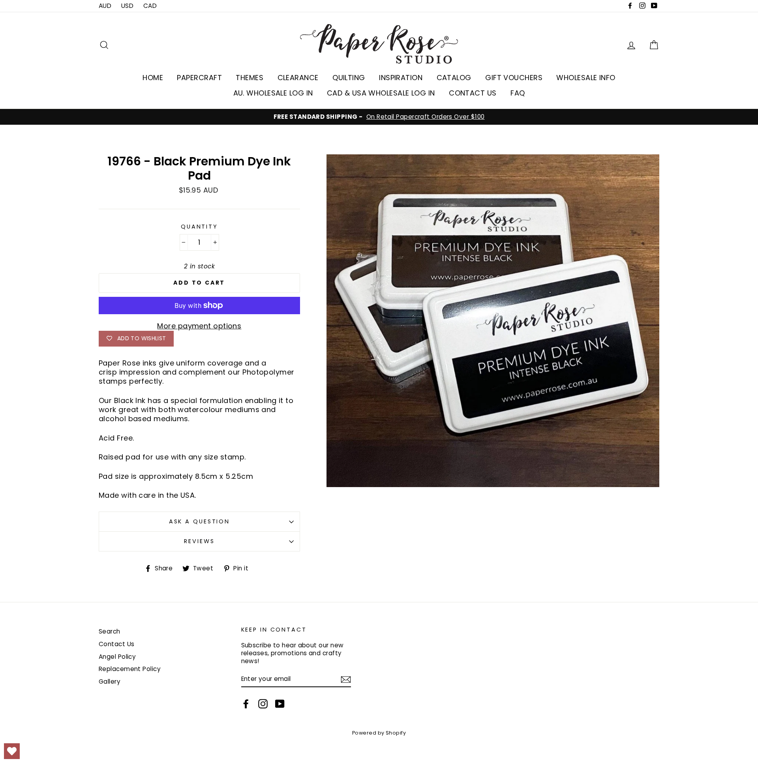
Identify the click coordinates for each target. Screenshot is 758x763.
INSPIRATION (400, 77)
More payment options (199, 325)
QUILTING (348, 77)
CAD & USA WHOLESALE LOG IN (381, 93)
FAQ (517, 93)
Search (109, 631)
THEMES (249, 77)
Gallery (109, 681)
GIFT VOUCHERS (513, 77)
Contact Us (117, 644)
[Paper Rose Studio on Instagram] (263, 704)
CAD (150, 6)
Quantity (199, 227)
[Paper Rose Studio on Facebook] (246, 704)
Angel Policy (117, 656)
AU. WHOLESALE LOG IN (273, 93)
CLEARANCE (298, 77)
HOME (153, 77)
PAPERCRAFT (199, 77)
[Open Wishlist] (12, 751)
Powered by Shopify (379, 732)
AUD (105, 6)
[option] (379, 117)
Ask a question (199, 521)
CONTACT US (473, 93)
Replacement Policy (130, 669)
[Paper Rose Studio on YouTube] (280, 704)
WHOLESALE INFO (585, 77)
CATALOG (454, 77)
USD (127, 6)
